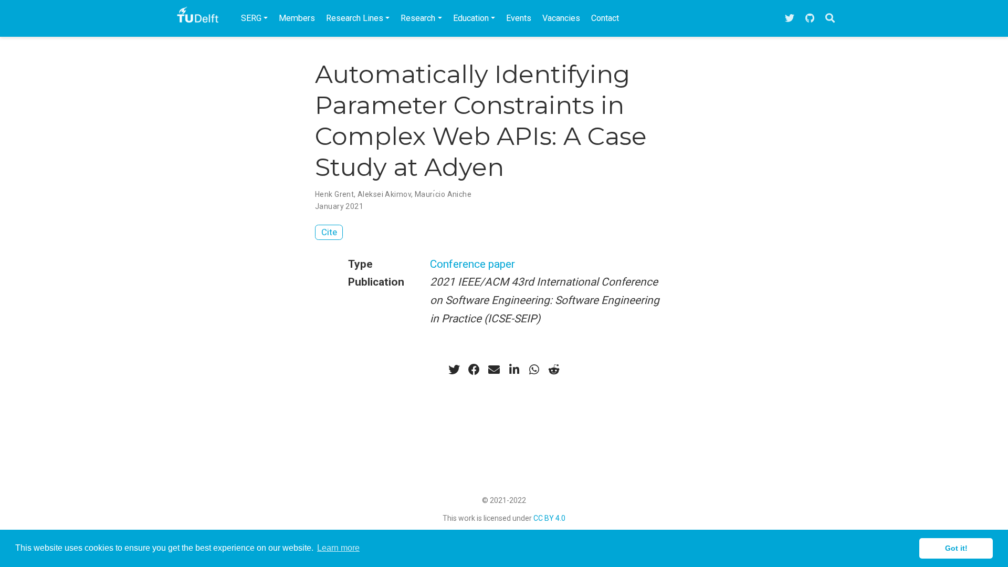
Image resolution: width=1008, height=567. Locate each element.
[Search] (830, 19)
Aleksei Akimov (384, 194)
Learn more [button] (338, 547)
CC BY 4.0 (549, 518)
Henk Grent (334, 194)
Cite (329, 232)
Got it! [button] (956, 548)
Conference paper (472, 264)
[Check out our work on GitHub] (809, 19)
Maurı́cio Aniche (443, 194)
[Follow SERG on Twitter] (789, 19)
